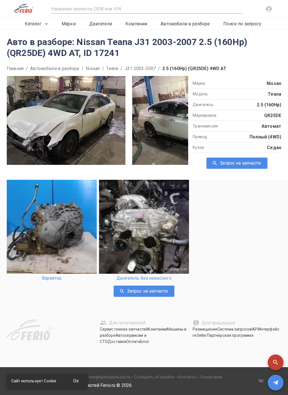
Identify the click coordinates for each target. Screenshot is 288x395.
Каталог (33, 23)
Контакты (187, 377)
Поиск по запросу (242, 23)
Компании (136, 23)
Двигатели (100, 23)
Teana (112, 68)
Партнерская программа (230, 335)
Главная (15, 68)
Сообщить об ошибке (154, 377)
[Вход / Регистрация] (268, 9)
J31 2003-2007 (140, 68)
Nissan (93, 68)
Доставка (117, 341)
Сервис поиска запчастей (124, 329)
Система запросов (234, 329)
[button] (276, 362)
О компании (211, 377)
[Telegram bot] (276, 382)
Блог (144, 341)
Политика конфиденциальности (100, 377)
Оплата (133, 341)
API (255, 329)
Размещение (205, 329)
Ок (76, 380)
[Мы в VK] (261, 380)
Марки (69, 23)
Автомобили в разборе (185, 23)
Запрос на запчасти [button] (240, 163)
